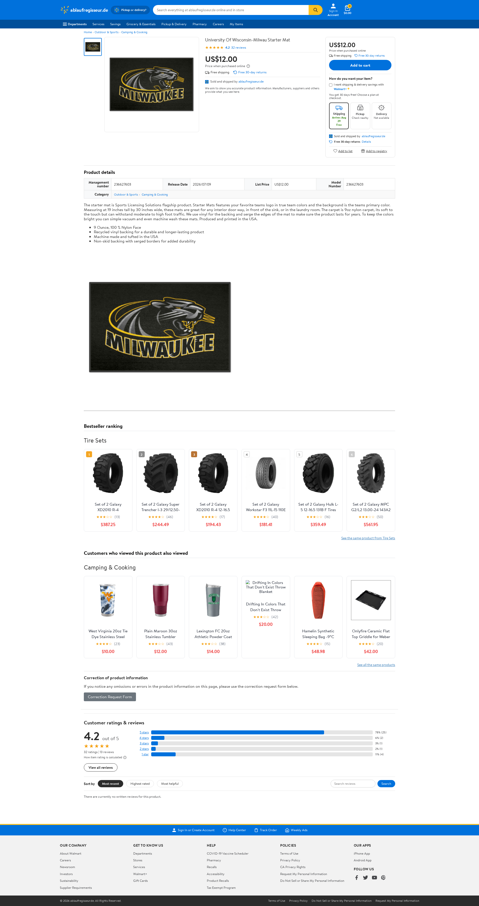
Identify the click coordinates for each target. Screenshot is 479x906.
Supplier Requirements (76, 887)
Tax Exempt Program (221, 887)
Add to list (345, 151)
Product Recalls (218, 880)
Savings (115, 24)
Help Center (237, 830)
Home (88, 32)
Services (98, 24)
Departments (77, 24)
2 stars (144, 749)
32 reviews (238, 47)
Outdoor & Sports (107, 32)
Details (366, 141)
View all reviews (101, 767)
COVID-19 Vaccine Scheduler (227, 853)
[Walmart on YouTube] (374, 878)
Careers (218, 24)
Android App (362, 860)
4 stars (144, 738)
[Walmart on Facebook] (356, 878)
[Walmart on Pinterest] (383, 878)
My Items (236, 24)
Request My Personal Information (303, 874)
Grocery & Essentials (140, 24)
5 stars (144, 732)
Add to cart (360, 65)
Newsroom (67, 867)
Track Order (268, 830)
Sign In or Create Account (196, 830)
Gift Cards (140, 880)
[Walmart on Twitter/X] (365, 878)
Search (386, 783)
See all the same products (376, 664)
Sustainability (69, 880)
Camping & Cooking (134, 32)
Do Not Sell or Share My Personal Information (312, 880)
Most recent (110, 783)
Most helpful (170, 783)
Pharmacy (200, 24)
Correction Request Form (110, 696)
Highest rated (140, 783)
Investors (66, 874)
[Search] (316, 10)
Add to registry (376, 151)
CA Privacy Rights (292, 867)
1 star (145, 754)
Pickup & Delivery (174, 24)
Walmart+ (140, 874)
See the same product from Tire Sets (368, 538)
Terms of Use (289, 853)
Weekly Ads (299, 830)
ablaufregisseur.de (251, 81)
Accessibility (216, 874)
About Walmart (70, 853)
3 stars (144, 743)
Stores (137, 860)
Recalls (212, 867)
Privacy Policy (290, 860)
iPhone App (362, 853)
